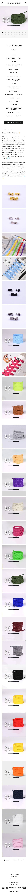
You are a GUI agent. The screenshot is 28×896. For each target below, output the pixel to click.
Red (17, 101)
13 (21, 32)
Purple (11, 101)
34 (15, 36)
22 (10, 34)
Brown (16, 69)
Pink (17, 98)
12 (19, 32)
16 (25, 32)
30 (22, 34)
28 (19, 34)
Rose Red (14, 104)
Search (14, 872)
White (18, 112)
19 (5, 34)
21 (8, 34)
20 (7, 34)
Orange (11, 98)
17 (2, 34)
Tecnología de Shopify (14, 884)
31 (24, 34)
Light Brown (13, 91)
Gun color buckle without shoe (14, 87)
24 (13, 34)
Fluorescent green (14, 76)
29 (21, 34)
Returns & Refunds (14, 874)
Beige (19, 58)
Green (14, 83)
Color (14, 55)
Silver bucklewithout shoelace (14, 108)
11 (18, 32)
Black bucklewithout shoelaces (14, 65)
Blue (10, 69)
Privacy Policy (14, 876)
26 (16, 34)
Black (14, 61)
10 (16, 32)
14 (22, 32)
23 (11, 34)
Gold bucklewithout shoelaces (14, 80)
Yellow (18, 115)
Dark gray (14, 72)
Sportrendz (14, 3)
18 (4, 34)
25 (15, 34)
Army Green (11, 58)
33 (13, 36)
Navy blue (19, 94)
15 (24, 32)
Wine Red (10, 115)
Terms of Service (14, 879)
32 (25, 34)
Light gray (9, 94)
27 (18, 34)
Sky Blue (10, 112)
